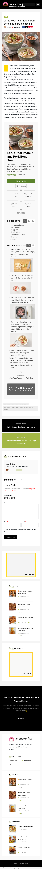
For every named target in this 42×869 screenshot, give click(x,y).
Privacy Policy (14, 868)
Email (23, 522)
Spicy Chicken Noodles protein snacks (21, 427)
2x (29, 221)
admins (9, 27)
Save (31, 27)
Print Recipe (22, 181)
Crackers (12, 765)
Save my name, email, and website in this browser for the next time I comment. (20, 531)
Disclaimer (6, 868)
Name (6, 522)
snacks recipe (14, 760)
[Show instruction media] (29, 245)
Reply (19, 469)
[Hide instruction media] (33, 245)
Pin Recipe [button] (22, 186)
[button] (8, 175)
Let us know (19, 390)
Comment (7, 503)
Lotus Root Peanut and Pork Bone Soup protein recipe (18, 408)
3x (33, 221)
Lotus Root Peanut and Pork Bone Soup (16, 404)
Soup (6, 16)
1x (25, 221)
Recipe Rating (8, 495)
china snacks (27, 760)
